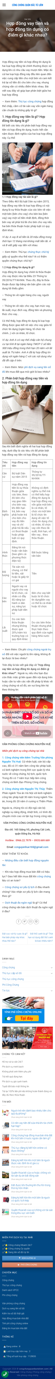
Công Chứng (26, 1372)
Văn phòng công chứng (13, 1303)
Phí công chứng (28, 1265)
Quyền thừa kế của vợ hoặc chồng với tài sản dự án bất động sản (31, 1174)
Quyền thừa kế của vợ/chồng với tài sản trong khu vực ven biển (32, 1211)
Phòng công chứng (41, 1372)
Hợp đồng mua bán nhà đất (15, 1318)
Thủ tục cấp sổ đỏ (12, 973)
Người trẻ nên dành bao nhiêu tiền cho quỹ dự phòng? (31, 1112)
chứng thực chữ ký (38, 251)
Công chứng (8, 967)
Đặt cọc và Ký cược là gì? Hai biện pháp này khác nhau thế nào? (14, 937)
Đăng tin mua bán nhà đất (14, 1328)
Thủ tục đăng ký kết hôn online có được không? (29, 1149)
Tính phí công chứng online (15, 1323)
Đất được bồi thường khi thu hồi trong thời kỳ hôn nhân (30, 1187)
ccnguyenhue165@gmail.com (31, 847)
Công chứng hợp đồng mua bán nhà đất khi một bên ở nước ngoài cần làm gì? (31, 1137)
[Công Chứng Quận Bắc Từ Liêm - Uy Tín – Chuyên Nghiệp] (27, 5)
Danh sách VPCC (10, 1290)
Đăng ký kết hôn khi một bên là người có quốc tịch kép (30, 1199)
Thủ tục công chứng (29, 101)
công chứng (44, 876)
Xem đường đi (28, 1258)
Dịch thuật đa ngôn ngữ (18, 902)
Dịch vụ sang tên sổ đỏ (13, 1308)
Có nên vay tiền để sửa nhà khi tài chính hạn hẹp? (31, 1124)
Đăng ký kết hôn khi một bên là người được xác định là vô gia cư (30, 1162)
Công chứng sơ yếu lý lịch (20, 887)
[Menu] (4, 5)
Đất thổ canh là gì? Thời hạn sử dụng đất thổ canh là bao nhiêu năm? (40, 937)
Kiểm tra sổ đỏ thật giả (13, 1313)
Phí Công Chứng (10, 984)
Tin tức (27, 19)
